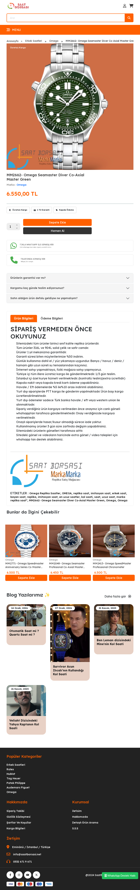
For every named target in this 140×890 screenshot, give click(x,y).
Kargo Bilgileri (16, 828)
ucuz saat (108, 497)
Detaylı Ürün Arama (85, 822)
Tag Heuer (13, 778)
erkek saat (119, 493)
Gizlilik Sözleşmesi (18, 816)
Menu (16, 30)
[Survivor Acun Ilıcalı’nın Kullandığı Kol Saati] (70, 633)
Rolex (10, 769)
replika (31, 497)
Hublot (11, 774)
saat (97, 497)
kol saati (87, 497)
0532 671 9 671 (22, 861)
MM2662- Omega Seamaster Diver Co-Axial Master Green (66, 500)
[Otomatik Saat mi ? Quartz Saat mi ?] (26, 615)
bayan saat (18, 497)
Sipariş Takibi (15, 811)
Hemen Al (57, 231)
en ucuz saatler (69, 497)
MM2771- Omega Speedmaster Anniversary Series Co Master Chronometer (24, 565)
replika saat (81, 493)
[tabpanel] (70, 413)
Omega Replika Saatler (44, 493)
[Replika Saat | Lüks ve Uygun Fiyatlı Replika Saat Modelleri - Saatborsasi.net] (18, 5)
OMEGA (67, 493)
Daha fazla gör (115, 596)
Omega (53, 41)
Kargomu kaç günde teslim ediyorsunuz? (37, 288)
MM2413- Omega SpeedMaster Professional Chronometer (112, 565)
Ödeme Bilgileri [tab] (52, 318)
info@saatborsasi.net (27, 854)
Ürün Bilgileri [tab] (23, 318)
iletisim (77, 811)
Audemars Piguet (18, 787)
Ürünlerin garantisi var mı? (28, 277)
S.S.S (75, 828)
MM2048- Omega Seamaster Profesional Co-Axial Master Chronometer (67, 565)
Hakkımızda (80, 816)
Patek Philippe (16, 783)
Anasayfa (12, 41)
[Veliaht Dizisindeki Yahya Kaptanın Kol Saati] (26, 700)
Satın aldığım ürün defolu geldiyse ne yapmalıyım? (43, 298)
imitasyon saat (100, 493)
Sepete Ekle (57, 222)
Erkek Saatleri (33, 41)
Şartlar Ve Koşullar (19, 822)
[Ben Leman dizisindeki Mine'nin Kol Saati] (113, 619)
